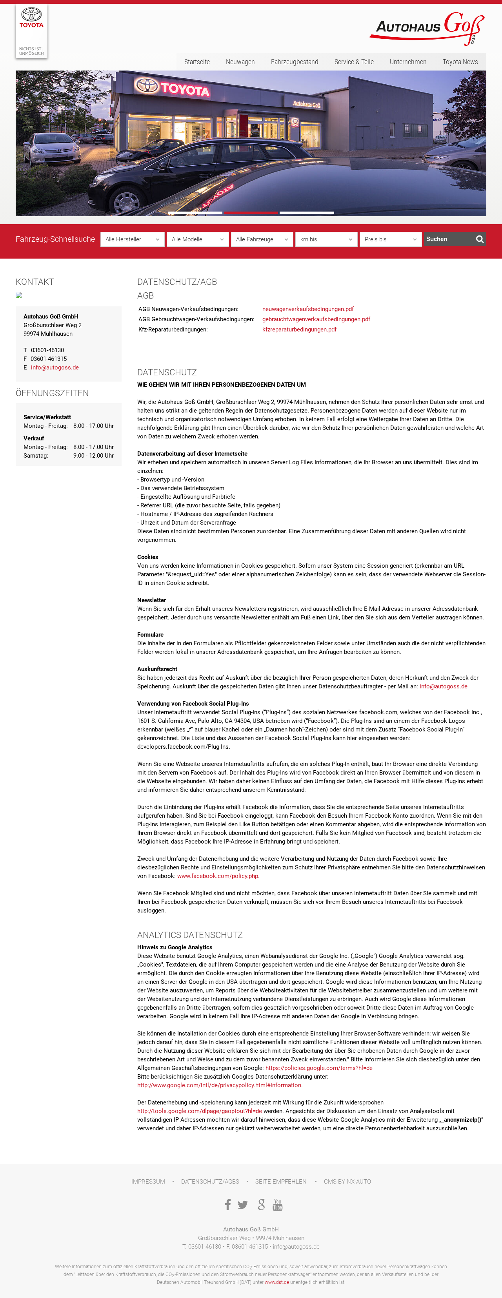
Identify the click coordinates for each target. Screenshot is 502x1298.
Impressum (148, 1181)
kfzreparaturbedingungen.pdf (299, 329)
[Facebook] (225, 1205)
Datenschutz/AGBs (210, 1181)
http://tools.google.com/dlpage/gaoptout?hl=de (199, 1111)
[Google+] (259, 1205)
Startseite (197, 62)
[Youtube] (277, 1205)
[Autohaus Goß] (427, 29)
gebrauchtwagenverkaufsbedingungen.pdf (316, 319)
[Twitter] (242, 1205)
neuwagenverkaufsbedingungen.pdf (308, 309)
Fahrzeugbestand (294, 62)
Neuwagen (240, 62)
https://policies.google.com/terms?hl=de (319, 1068)
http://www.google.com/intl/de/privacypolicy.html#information (219, 1085)
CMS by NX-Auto (347, 1181)
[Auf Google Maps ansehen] (19, 296)
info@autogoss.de (55, 367)
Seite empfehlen (281, 1181)
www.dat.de (277, 1282)
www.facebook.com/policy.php (217, 876)
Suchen (436, 238)
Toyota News (460, 62)
